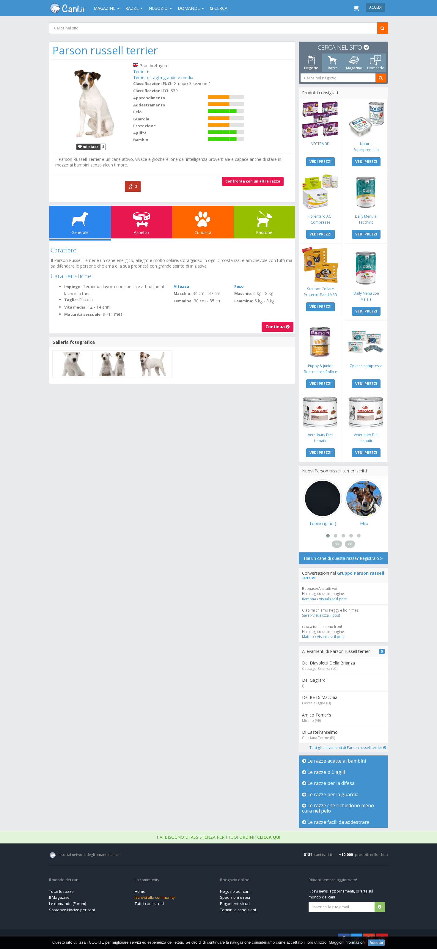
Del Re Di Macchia (319, 697)
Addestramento (149, 105)
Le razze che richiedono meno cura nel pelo (338, 808)
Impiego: (73, 286)
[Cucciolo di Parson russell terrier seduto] (72, 364)
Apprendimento (149, 97)
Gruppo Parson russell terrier (343, 575)
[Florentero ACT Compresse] (320, 192)
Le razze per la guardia (332, 794)
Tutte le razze (61, 891)
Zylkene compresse (366, 365)
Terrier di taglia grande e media (163, 77)
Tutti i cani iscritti (149, 903)
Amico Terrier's (316, 715)
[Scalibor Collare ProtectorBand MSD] (320, 264)
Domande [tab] (375, 67)
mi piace (90, 146)
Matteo (308, 636)
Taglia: (71, 299)
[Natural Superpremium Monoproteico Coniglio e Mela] (366, 119)
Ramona (309, 598)
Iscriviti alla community (155, 897)
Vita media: (75, 307)
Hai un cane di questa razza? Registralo (342, 558)
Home (140, 891)
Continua (275, 326)
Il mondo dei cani (64, 880)
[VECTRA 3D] (320, 119)
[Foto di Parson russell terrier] (91, 101)
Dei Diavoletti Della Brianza (328, 663)
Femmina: (183, 301)
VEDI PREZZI (320, 161)
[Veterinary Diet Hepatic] (320, 412)
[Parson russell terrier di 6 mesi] (152, 364)
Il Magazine (59, 897)
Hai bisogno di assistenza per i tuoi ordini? (218, 837)
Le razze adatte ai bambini (336, 761)
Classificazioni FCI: (151, 90)
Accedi (375, 7)
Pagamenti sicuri (235, 903)
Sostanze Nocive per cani (72, 909)
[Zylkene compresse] (366, 341)
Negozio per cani (235, 891)
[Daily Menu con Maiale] (366, 266)
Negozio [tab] (311, 67)
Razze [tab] (333, 67)
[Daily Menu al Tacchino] (366, 192)
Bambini (141, 139)
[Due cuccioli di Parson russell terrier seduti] (112, 364)
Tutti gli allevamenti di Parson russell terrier (346, 747)
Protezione (144, 125)
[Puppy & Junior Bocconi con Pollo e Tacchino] (320, 341)
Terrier (139, 71)
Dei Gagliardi (314, 680)
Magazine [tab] (354, 67)
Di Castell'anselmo (320, 732)
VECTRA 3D (320, 143)
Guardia (141, 119)
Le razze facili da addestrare (338, 822)
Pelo (137, 111)
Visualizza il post (333, 598)
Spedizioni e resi (235, 897)
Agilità (140, 133)
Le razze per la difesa (330, 783)
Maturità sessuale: (83, 314)
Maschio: (182, 293)
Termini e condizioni (238, 909)
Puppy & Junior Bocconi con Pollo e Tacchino (320, 371)
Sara (305, 615)
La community (147, 880)
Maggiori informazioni (347, 942)
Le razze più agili (325, 772)
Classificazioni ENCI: (152, 83)
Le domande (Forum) (67, 903)
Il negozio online (234, 880)
